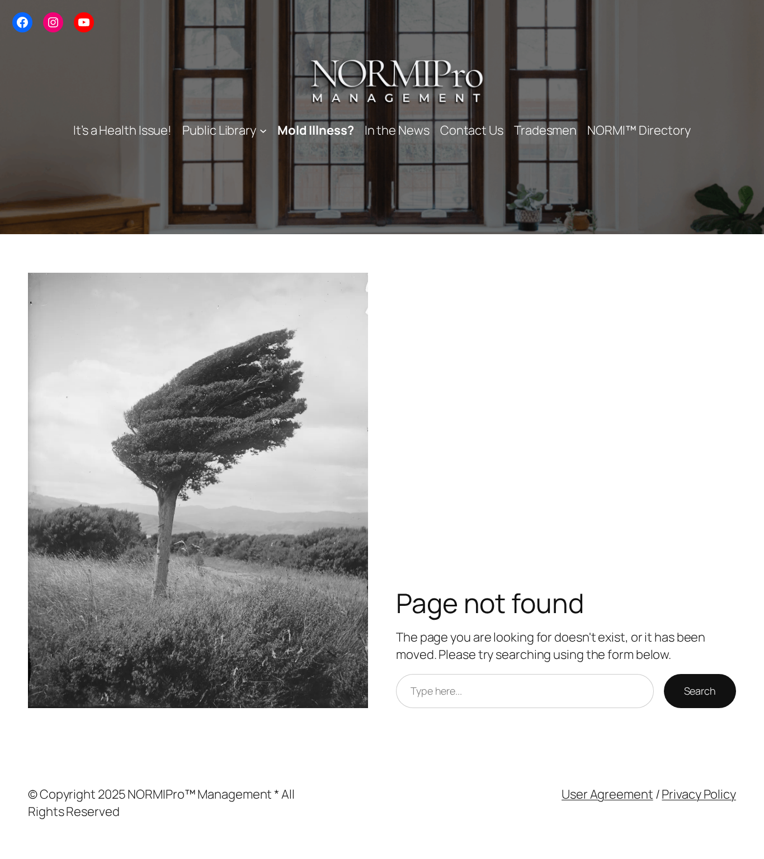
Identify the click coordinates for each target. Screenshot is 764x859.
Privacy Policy (699, 794)
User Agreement (607, 794)
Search (700, 690)
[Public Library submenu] (263, 130)
